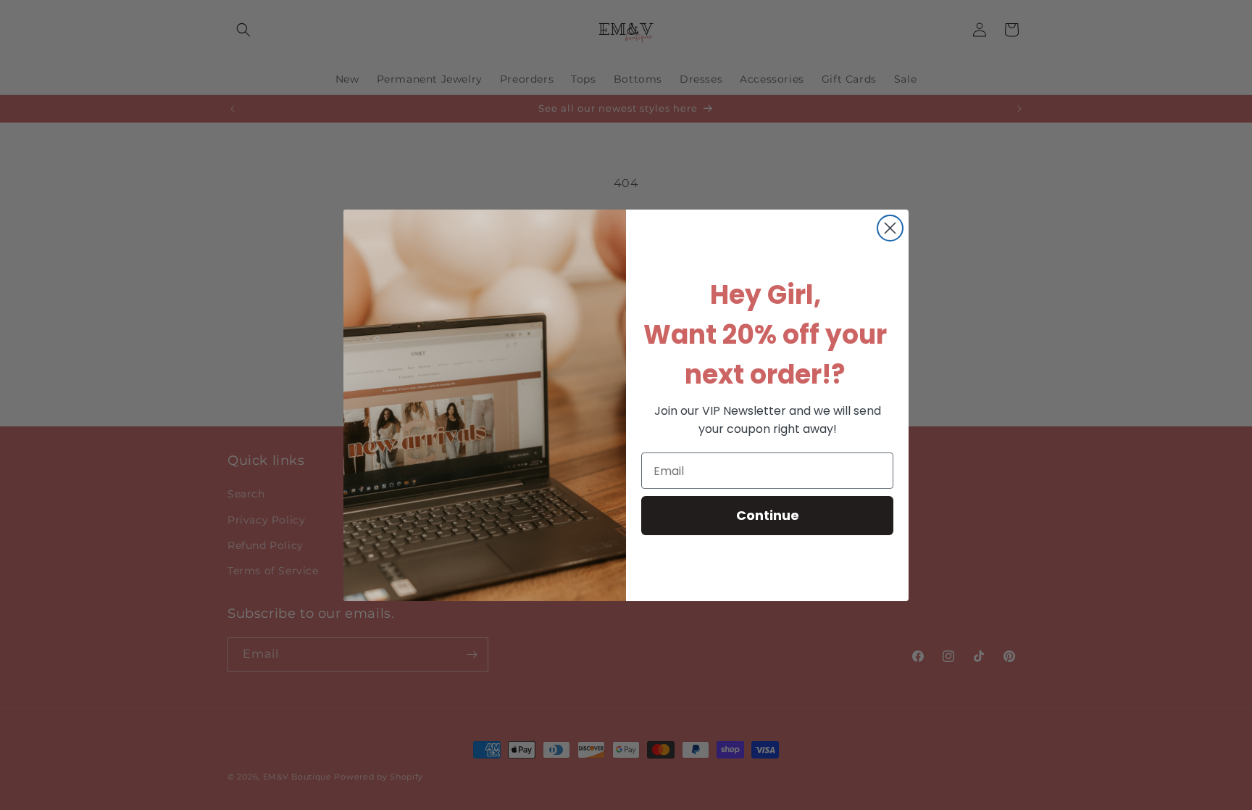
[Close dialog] (890, 228)
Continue (767, 515)
